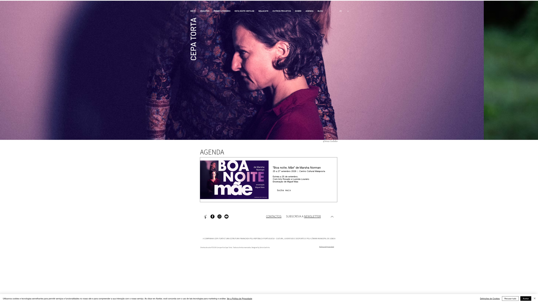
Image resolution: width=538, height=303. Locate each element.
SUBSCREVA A (303, 216)
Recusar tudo (510, 298)
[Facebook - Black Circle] (212, 216)
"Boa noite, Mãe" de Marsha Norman (297, 167)
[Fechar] (534, 298)
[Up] (332, 216)
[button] (204, 10)
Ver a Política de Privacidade (239, 298)
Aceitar (526, 298)
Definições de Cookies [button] (490, 298)
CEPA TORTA (193, 39)
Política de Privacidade (326, 247)
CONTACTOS (273, 216)
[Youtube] (226, 216)
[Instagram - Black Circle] (219, 216)
